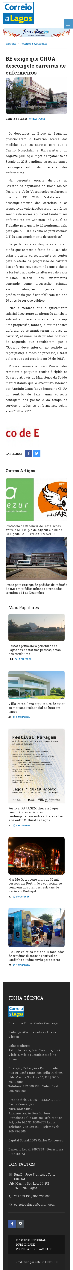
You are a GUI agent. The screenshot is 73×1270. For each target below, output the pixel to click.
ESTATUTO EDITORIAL (31, 1240)
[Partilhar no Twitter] (37, 453)
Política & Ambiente (33, 43)
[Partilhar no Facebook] (29, 453)
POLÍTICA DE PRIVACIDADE (34, 1249)
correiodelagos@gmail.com (34, 1204)
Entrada (11, 43)
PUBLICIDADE (25, 1244)
